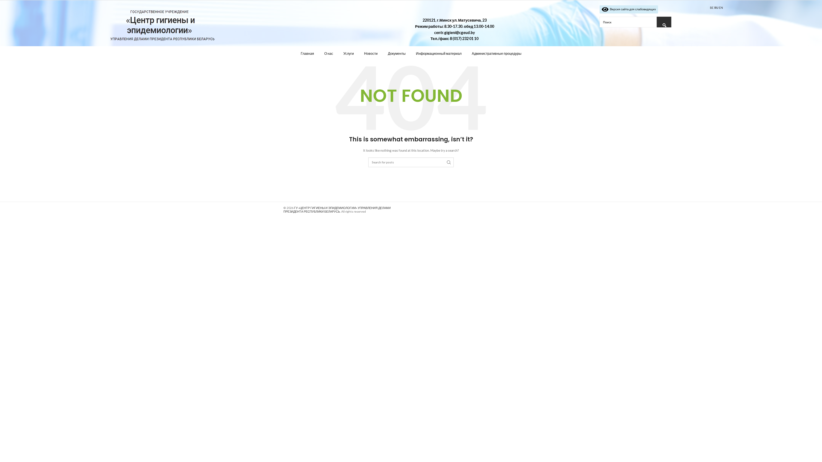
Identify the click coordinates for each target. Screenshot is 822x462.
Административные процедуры (496, 53)
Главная (307, 53)
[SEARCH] (449, 162)
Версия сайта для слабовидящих (632, 9)
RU (716, 7)
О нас (328, 53)
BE (712, 7)
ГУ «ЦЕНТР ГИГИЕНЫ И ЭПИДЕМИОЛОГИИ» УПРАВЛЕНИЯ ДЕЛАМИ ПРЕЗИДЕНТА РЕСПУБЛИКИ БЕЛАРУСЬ (337, 209)
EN (721, 7)
